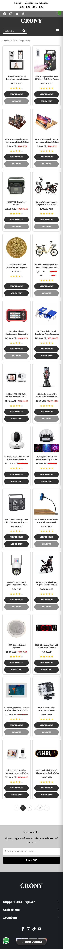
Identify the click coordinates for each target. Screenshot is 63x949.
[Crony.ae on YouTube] (39, 929)
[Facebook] (4, 13)
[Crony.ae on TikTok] (34, 929)
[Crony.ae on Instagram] (28, 929)
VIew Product (16, 94)
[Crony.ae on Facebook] (23, 929)
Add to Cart (46, 101)
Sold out (16, 101)
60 (40, 808)
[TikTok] (23, 13)
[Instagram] (10, 13)
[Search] (23, 30)
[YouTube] (17, 13)
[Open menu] (57, 31)
